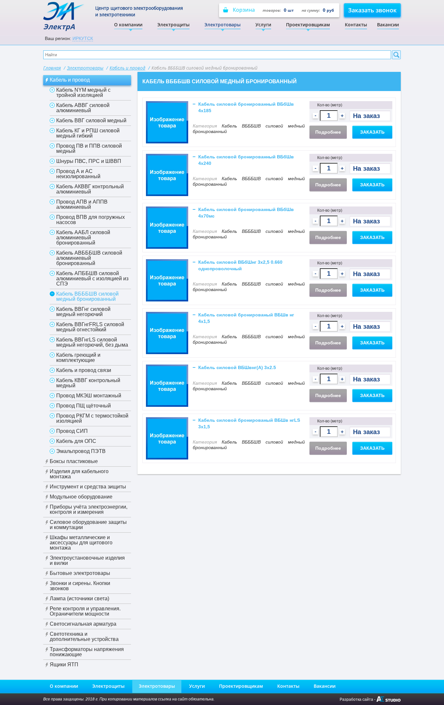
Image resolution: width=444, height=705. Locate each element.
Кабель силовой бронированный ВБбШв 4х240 (246, 160)
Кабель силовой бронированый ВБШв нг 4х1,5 (246, 318)
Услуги (263, 24)
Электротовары (222, 24)
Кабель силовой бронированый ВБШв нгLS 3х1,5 (249, 423)
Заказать (372, 132)
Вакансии (388, 24)
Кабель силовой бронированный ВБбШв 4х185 (246, 107)
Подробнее (328, 132)
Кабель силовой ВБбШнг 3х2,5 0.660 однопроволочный (240, 265)
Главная (52, 68)
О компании (128, 24)
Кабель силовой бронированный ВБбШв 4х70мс (246, 213)
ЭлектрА (59, 26)
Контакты (356, 24)
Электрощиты (173, 24)
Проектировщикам (308, 24)
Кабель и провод (127, 68)
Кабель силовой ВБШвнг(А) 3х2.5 (237, 367)
